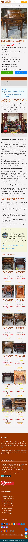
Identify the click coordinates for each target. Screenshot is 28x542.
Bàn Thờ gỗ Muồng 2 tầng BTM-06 (8, 328)
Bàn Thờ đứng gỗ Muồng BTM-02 (8, 385)
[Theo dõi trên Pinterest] (9, 524)
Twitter (21, 245)
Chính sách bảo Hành (7, 505)
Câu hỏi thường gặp (7, 513)
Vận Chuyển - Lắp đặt (7, 501)
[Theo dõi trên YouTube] (16, 524)
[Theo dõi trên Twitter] (7, 524)
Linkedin (4, 245)
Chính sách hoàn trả (7, 508)
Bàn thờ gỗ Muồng (20, 5)
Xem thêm (8, 280)
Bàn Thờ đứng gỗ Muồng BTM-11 (20, 328)
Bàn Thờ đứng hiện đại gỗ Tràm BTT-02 (20, 385)
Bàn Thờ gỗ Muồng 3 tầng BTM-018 (8, 413)
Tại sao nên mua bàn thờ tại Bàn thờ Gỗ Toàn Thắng (13, 95)
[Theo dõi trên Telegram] (2, 527)
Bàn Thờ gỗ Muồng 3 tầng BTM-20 (8, 272)
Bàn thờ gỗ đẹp (12, 5)
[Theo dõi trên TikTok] (4, 524)
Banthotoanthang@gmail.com (13, 473)
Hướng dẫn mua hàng (7, 496)
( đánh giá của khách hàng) (13, 43)
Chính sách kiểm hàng (7, 503)
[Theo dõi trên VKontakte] (24, 524)
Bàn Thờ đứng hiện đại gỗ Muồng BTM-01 (20, 357)
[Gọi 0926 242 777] (26, 536)
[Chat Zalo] (26, 529)
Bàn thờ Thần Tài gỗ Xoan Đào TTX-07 (20, 300)
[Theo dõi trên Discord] (7, 527)
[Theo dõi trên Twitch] (4, 527)
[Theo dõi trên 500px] (21, 524)
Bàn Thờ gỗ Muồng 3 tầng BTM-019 (20, 413)
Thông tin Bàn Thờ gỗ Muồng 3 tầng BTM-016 (13, 92)
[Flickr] (19, 524)
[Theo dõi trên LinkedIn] (14, 524)
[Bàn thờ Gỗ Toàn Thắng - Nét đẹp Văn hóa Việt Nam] (7, 1)
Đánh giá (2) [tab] (5, 82)
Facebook (16, 245)
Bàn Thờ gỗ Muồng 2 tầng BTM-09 (8, 356)
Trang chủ (6, 5)
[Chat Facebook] (26, 533)
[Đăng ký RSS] (12, 524)
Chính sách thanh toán (8, 498)
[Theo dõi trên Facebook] (2, 524)
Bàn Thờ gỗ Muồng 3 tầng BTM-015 (8, 300)
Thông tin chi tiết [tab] (7, 79)
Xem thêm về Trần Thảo (8, 248)
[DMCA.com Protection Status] (6, 476)
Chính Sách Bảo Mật (7, 510)
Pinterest (10, 245)
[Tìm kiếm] (15, 2)
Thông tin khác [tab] (6, 85)
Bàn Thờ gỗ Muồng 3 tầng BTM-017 (20, 272)
